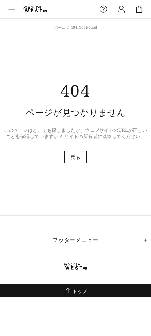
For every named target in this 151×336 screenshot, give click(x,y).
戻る (75, 157)
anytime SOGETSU (35, 9)
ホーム (59, 27)
